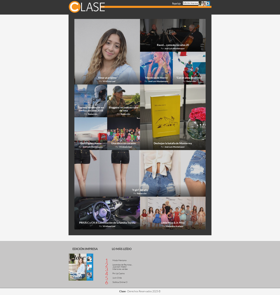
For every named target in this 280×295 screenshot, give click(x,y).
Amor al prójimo (107, 77)
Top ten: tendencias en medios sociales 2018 (91, 109)
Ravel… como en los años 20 (173, 44)
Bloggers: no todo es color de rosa (123, 109)
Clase (87, 7)
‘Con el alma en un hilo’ (189, 77)
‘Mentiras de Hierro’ (156, 77)
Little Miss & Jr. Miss (173, 222)
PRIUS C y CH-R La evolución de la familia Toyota (107, 222)
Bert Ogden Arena (90, 143)
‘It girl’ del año (140, 189)
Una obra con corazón (123, 143)
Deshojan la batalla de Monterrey (173, 143)
